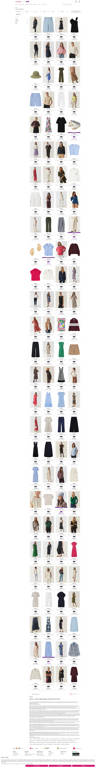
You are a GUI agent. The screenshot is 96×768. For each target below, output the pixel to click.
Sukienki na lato (31, 740)
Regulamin (26, 752)
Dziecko (50, 755)
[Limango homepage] (18, 1)
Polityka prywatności (28, 755)
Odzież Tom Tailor (72, 740)
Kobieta (16, 19)
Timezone (45, 744)
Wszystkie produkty (57, 744)
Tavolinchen (34, 738)
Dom (16, 22)
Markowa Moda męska (65, 742)
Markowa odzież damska (53, 740)
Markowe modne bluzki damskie (37, 744)
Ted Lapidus (47, 738)
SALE (16, 23)
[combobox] (71, 4)
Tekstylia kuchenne (70, 738)
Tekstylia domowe (63, 738)
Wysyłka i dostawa (40, 752)
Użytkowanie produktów (40, 755)
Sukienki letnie (46, 740)
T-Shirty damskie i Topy (39, 740)
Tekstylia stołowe (76, 738)
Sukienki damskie (60, 713)
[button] (79, 1)
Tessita (30, 744)
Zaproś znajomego (16, 754)
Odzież (47, 742)
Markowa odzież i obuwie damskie (63, 740)
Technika (38, 738)
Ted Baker (42, 738)
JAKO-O (75, 742)
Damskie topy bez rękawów (40, 742)
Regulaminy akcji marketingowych (30, 754)
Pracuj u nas (15, 755)
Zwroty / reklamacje (40, 754)
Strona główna (51, 752)
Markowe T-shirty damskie (65, 744)
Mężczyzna (17, 20)
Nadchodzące (62, 754)
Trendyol (71, 742)
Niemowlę (50, 754)
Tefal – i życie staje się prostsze (54, 738)
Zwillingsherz (59, 742)
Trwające (61, 752)
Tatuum (30, 738)
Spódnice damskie (32, 742)
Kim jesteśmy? (15, 752)
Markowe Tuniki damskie (52, 742)
